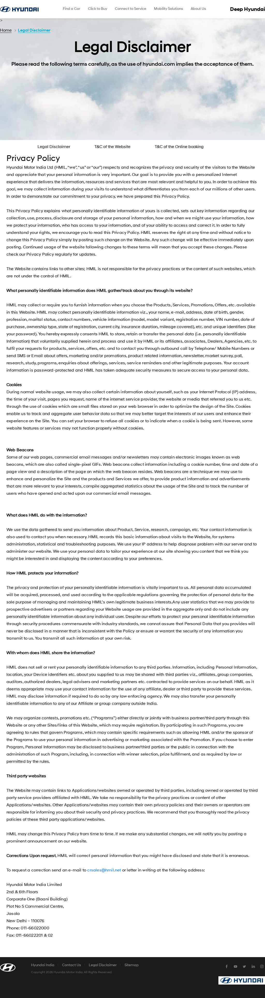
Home (6, 30)
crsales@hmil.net (104, 870)
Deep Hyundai (247, 9)
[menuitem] (71, 9)
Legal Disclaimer (34, 30)
